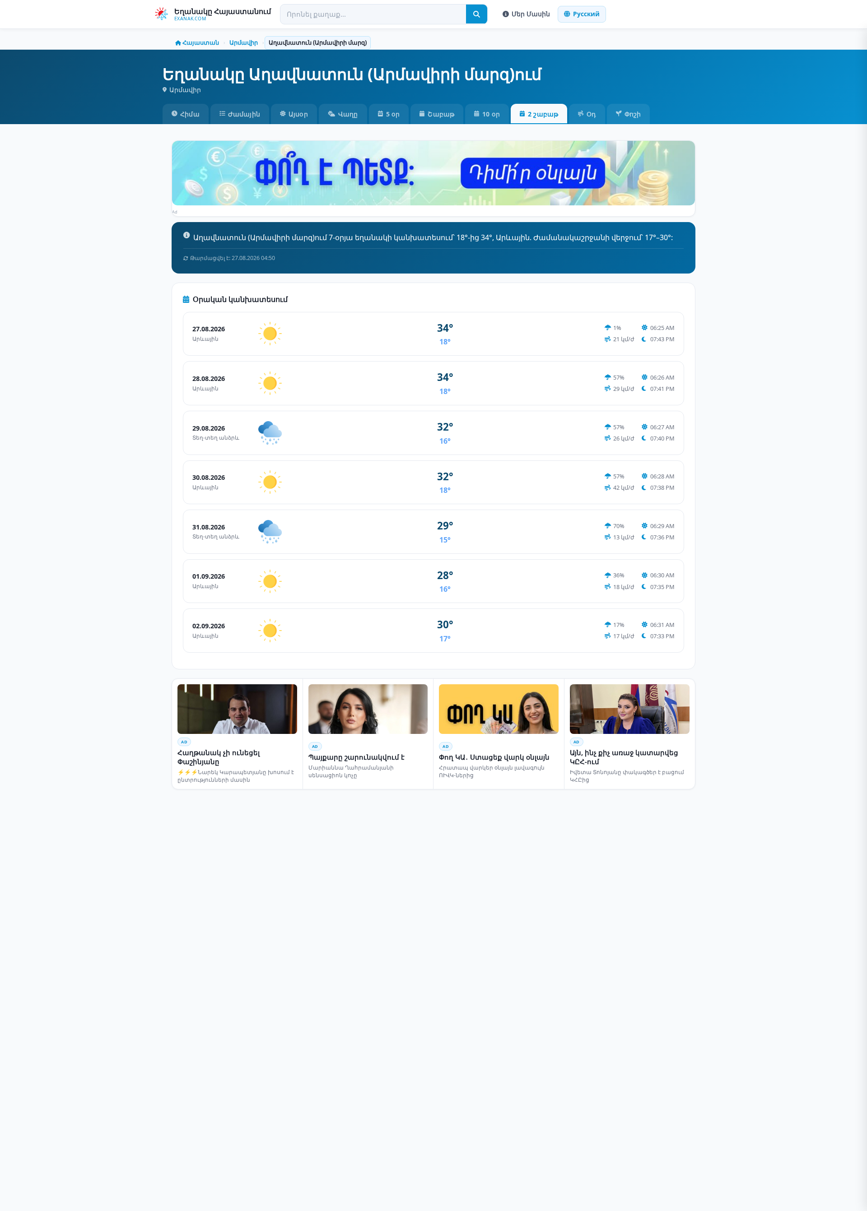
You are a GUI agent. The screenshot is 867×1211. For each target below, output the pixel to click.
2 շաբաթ (543, 114)
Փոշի (633, 114)
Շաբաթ (441, 114)
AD (184, 742)
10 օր (491, 114)
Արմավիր (243, 42)
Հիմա (190, 114)
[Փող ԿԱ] (433, 173)
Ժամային (244, 114)
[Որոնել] (476, 14)
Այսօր (298, 114)
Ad (175, 212)
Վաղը (348, 114)
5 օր (393, 114)
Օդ (591, 114)
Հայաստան (200, 42)
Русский (586, 13)
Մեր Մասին (531, 13)
